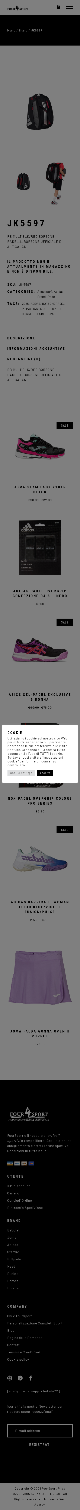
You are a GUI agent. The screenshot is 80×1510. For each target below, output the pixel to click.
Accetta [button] (45, 773)
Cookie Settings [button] (21, 773)
